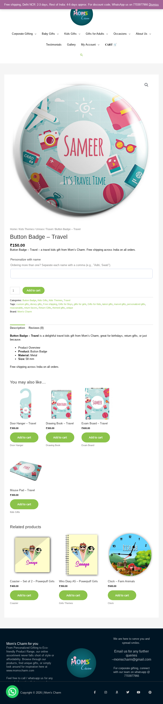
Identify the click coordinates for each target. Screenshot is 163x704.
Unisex (40, 229)
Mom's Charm (24, 311)
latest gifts (107, 304)
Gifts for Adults (95, 33)
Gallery (71, 44)
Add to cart (33, 290)
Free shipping (50, 304)
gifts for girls (80, 304)
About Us (141, 33)
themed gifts (58, 307)
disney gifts (36, 304)
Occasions (120, 33)
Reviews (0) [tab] (36, 327)
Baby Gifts (48, 33)
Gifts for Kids (94, 304)
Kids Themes (26, 229)
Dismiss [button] (154, 4)
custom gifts (22, 304)
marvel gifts (120, 304)
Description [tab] (17, 327)
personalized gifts (136, 304)
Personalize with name (25, 259)
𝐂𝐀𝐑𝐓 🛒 (111, 44)
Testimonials (54, 44)
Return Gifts (45, 307)
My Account (88, 44)
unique (69, 307)
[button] (81, 55)
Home (13, 229)
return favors (30, 307)
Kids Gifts (70, 33)
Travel (49, 229)
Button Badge (29, 300)
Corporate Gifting (22, 33)
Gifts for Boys (65, 304)
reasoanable (16, 307)
